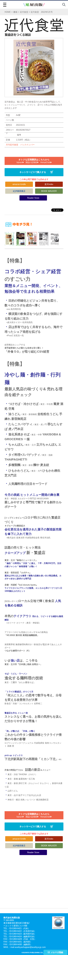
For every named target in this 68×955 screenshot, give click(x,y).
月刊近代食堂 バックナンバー (20, 144)
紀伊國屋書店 (19, 191)
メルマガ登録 (57, 952)
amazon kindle (19, 184)
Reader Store (33, 198)
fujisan (19, 162)
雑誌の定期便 (31, 162)
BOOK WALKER (49, 191)
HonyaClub (45, 162)
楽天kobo (49, 184)
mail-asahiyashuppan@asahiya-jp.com (28, 947)
